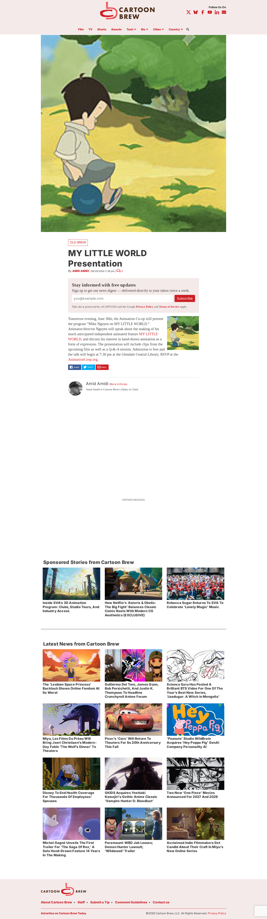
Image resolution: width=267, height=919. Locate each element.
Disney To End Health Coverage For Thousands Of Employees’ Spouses (68, 797)
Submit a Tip (100, 902)
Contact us (161, 902)
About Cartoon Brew (56, 902)
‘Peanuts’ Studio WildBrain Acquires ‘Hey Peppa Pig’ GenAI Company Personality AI (193, 743)
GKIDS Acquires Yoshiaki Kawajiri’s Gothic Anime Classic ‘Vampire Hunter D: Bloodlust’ (131, 797)
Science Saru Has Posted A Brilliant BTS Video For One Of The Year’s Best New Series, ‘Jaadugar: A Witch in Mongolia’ (195, 690)
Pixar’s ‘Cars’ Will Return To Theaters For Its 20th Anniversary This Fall (133, 743)
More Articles (119, 384)
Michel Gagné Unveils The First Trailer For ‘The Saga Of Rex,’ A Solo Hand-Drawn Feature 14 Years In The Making (71, 849)
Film (81, 29)
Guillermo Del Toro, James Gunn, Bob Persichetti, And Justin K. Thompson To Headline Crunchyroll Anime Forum (132, 690)
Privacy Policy (144, 306)
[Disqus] (133, 444)
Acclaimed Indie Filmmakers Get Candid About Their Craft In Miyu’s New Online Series (195, 847)
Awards (116, 29)
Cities (157, 29)
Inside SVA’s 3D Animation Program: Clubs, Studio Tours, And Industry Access (71, 607)
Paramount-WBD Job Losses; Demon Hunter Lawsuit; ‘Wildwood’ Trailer (129, 847)
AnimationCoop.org (83, 359)
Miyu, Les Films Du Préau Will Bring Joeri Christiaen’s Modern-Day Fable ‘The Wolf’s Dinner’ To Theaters (70, 745)
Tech (130, 29)
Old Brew (78, 242)
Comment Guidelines (131, 902)
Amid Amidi (80, 271)
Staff (81, 902)
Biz (143, 29)
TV (90, 29)
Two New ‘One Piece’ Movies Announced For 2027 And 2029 (192, 795)
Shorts (101, 29)
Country (174, 29)
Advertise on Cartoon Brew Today (63, 913)
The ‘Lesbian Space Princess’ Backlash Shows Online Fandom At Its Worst (71, 688)
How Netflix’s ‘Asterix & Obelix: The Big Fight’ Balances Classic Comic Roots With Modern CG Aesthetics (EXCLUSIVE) (131, 609)
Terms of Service (169, 306)
